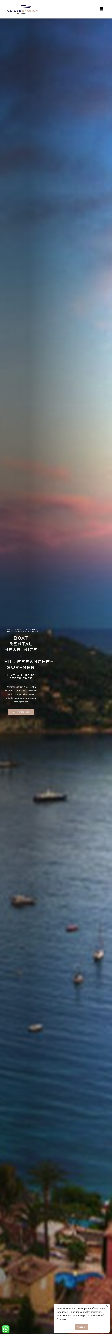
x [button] (107, 1306)
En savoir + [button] (62, 1319)
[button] (101, 9)
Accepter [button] (81, 1327)
